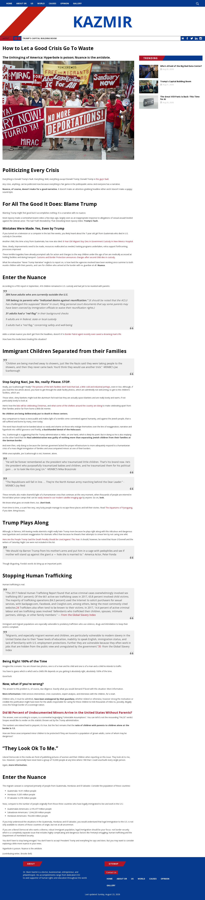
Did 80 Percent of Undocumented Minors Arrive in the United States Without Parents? (67, 712)
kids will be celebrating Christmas (31, 405)
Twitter (192, 38)
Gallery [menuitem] (77, 3)
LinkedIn (196, 38)
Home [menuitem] (9, 3)
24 (17, 607)
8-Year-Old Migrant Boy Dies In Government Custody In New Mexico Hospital (98, 241)
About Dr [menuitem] (21, 3)
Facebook (187, 38)
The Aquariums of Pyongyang (118, 507)
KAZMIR (102, 21)
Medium (183, 38)
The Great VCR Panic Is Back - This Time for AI (180, 97)
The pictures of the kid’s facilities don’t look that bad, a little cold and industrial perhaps (71, 386)
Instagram (200, 38)
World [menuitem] (41, 3)
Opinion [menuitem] (64, 3)
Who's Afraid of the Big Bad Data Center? (181, 66)
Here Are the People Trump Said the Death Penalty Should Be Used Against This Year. (41, 539)
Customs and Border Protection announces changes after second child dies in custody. (76, 257)
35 (99, 646)
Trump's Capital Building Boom (39, 38)
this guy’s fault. (102, 179)
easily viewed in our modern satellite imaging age (60, 497)
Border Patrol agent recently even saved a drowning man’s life (93, 334)
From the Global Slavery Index (78, 615)
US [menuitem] (32, 3)
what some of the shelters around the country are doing (76, 405)
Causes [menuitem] (52, 3)
